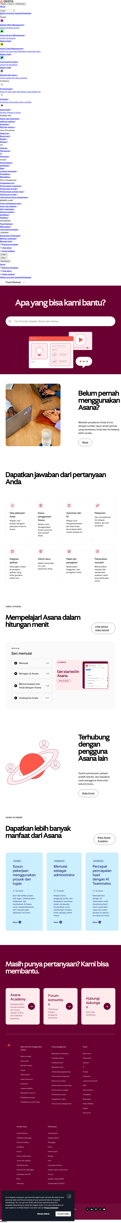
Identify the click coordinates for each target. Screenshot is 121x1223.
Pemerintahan (88, 1090)
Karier (50, 1147)
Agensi (85, 1108)
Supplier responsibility (56, 1179)
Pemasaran (87, 1058)
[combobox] (60, 321)
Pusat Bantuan (22, 1133)
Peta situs (20, 1183)
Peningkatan (25, 13)
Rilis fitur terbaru (26, 1065)
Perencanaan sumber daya (62, 1085)
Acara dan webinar (24, 1161)
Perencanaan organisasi (61, 1076)
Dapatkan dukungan (24, 1138)
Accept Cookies (63, 1214)
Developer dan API (23, 1174)
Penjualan (86, 1076)
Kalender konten (58, 1058)
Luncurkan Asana (12, 13)
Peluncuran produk (59, 1081)
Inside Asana (52, 1151)
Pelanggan (52, 1142)
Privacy (50, 1174)
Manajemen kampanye (60, 1053)
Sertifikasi (20, 1147)
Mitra (18, 1179)
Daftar (2, 13)
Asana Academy (23, 1142)
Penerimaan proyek (59, 1094)
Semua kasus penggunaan (61, 1104)
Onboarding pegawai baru (61, 1072)
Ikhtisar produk (25, 1056)
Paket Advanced (26, 1079)
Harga (2, 6)
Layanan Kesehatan (90, 1081)
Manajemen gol (57, 1067)
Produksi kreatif (57, 1063)
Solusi (11, 4)
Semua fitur (24, 1061)
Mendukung (20, 4)
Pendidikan (87, 1094)
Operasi (86, 1063)
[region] (38, 1206)
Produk (3, 4)
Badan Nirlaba (88, 1104)
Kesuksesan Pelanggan (25, 1170)
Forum (19, 1151)
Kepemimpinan (53, 1138)
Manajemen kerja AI (27, 1093)
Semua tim (87, 1113)
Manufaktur (87, 1099)
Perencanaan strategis (60, 1090)
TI (83, 1067)
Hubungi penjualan (10, 244)
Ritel (84, 1085)
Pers (49, 1161)
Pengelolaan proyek (27, 1097)
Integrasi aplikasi (26, 1088)
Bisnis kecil (87, 1053)
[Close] (69, 1196)
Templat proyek (22, 1165)
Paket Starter (25, 1075)
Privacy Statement (51, 1208)
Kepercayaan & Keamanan (58, 1170)
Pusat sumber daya (24, 1156)
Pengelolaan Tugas (59, 1099)
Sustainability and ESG (56, 1183)
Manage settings (43, 1214)
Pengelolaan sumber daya (30, 1102)
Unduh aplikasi (8, 251)
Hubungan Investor (55, 1165)
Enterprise (24, 1084)
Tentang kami (53, 1133)
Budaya (51, 1156)
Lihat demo (7, 248)
